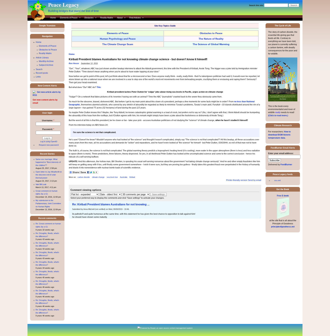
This (99, 87)
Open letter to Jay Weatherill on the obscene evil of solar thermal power (49, 175)
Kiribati (132, 177)
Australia (123, 177)
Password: (48, 129)
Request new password (49, 145)
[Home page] (37, 20)
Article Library (42, 57)
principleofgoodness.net (283, 226)
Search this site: (256, 5)
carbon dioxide (84, 177)
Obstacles (88, 18)
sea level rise (112, 177)
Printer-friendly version (236, 180)
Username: (48, 120)
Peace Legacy (63, 5)
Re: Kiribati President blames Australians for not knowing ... (110, 204)
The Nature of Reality (211, 38)
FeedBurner (286, 164)
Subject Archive (46, 65)
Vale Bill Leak (41, 184)
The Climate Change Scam (117, 44)
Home (53, 18)
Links (38, 77)
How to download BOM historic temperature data (279, 134)
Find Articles (134, 18)
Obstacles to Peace (48, 50)
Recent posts (42, 73)
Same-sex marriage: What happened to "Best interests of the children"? (48, 162)
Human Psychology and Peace (118, 38)
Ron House (74, 63)
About (119, 18)
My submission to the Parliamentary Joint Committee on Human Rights (48, 203)
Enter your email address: (281, 153)
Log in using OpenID (48, 141)
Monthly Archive (46, 61)
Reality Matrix (106, 18)
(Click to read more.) (278, 115)
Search (39, 69)
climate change (98, 177)
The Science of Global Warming (211, 44)
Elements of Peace (68, 18)
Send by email (254, 180)
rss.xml (277, 180)
